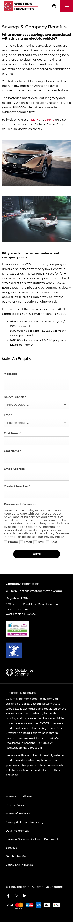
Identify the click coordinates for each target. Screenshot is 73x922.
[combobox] (36, 404)
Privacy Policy (15, 805)
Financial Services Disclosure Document (32, 839)
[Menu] (67, 6)
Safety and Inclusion (19, 864)
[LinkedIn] (24, 895)
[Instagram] (16, 895)
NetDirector (18, 887)
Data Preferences (17, 830)
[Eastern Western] (22, 6)
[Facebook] (8, 895)
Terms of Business (18, 813)
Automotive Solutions (47, 887)
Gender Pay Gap (16, 856)
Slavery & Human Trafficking (24, 822)
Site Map (11, 847)
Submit (37, 554)
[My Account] (54, 6)
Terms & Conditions (19, 796)
